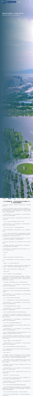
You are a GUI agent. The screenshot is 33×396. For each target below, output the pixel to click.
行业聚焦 (23, 198)
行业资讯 (18, 198)
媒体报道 (27, 198)
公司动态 (14, 198)
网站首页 (5, 198)
